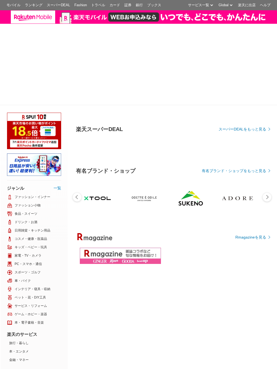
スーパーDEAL (58, 5)
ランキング (33, 5)
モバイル (13, 5)
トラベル (98, 5)
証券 (127, 5)
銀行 (139, 5)
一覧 (57, 188)
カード (115, 5)
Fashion (80, 5)
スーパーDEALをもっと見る (242, 129)
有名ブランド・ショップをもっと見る (234, 171)
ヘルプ (265, 5)
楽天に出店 (247, 5)
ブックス (154, 5)
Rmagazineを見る (250, 237)
